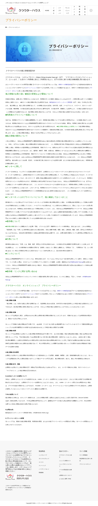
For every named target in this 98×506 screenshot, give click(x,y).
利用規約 (27, 487)
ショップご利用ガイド (65, 460)
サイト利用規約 (84, 455)
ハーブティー (59, 10)
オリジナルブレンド (44, 458)
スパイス (74, 10)
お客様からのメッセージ (65, 475)
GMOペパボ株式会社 (64, 84)
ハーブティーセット (44, 469)
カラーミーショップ (31, 88)
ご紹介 (53, 10)
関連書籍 (79, 10)
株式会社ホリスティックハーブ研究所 (60, 102)
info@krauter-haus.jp (76, 262)
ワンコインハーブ (67, 10)
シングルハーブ (43, 455)
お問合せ (85, 10)
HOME (47, 10)
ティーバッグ (42, 465)
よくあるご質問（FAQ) (65, 479)
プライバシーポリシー (85, 464)
